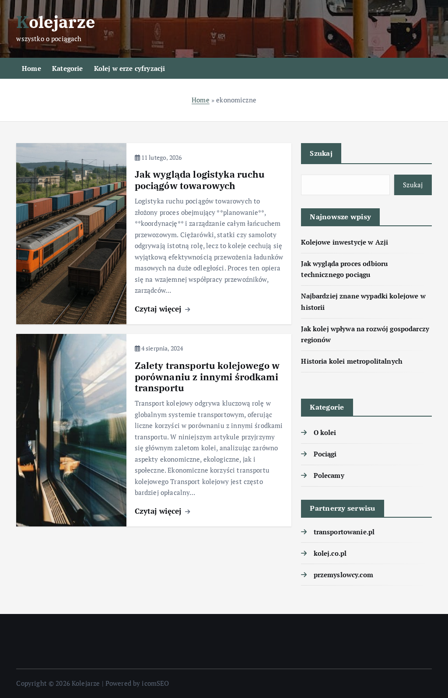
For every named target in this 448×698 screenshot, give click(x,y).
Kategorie (67, 68)
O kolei (325, 432)
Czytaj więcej (159, 309)
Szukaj (321, 153)
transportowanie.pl (344, 531)
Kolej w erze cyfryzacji (129, 68)
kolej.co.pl (330, 553)
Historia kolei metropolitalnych (351, 361)
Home (31, 68)
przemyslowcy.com (343, 574)
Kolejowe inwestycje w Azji (344, 242)
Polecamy (329, 475)
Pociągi (325, 453)
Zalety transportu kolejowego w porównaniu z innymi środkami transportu (207, 377)
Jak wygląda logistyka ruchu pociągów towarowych (200, 180)
